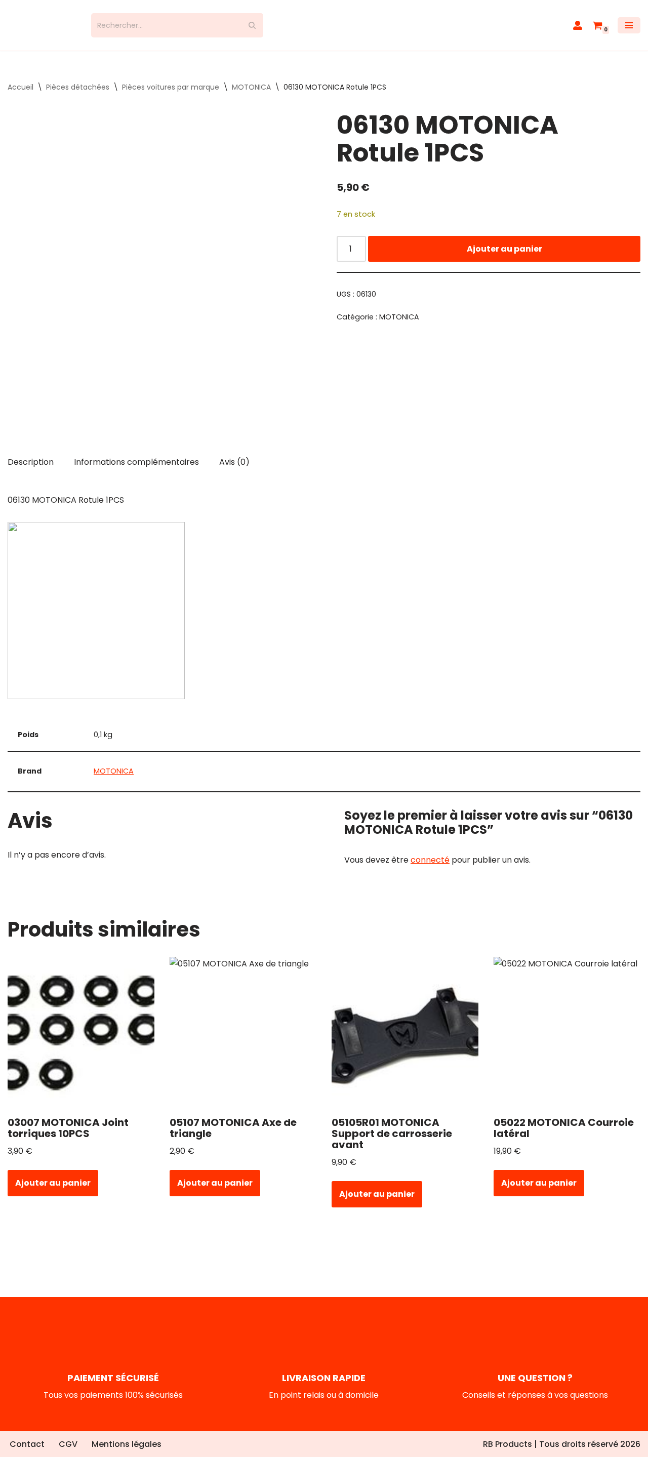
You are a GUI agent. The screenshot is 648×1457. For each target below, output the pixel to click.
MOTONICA (251, 87)
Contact (27, 1444)
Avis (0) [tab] (234, 462)
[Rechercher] (251, 25)
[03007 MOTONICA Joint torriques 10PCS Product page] (81, 1033)
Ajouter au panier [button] (53, 1183)
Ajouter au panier (504, 249)
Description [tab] (31, 462)
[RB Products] (42, 25)
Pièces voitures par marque (170, 87)
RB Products (507, 1444)
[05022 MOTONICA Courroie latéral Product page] (567, 1033)
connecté (430, 860)
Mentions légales (126, 1444)
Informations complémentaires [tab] (136, 462)
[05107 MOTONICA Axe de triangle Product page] (243, 1033)
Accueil (20, 87)
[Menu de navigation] (629, 25)
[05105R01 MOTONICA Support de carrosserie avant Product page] (405, 1033)
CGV (68, 1444)
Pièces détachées (77, 87)
